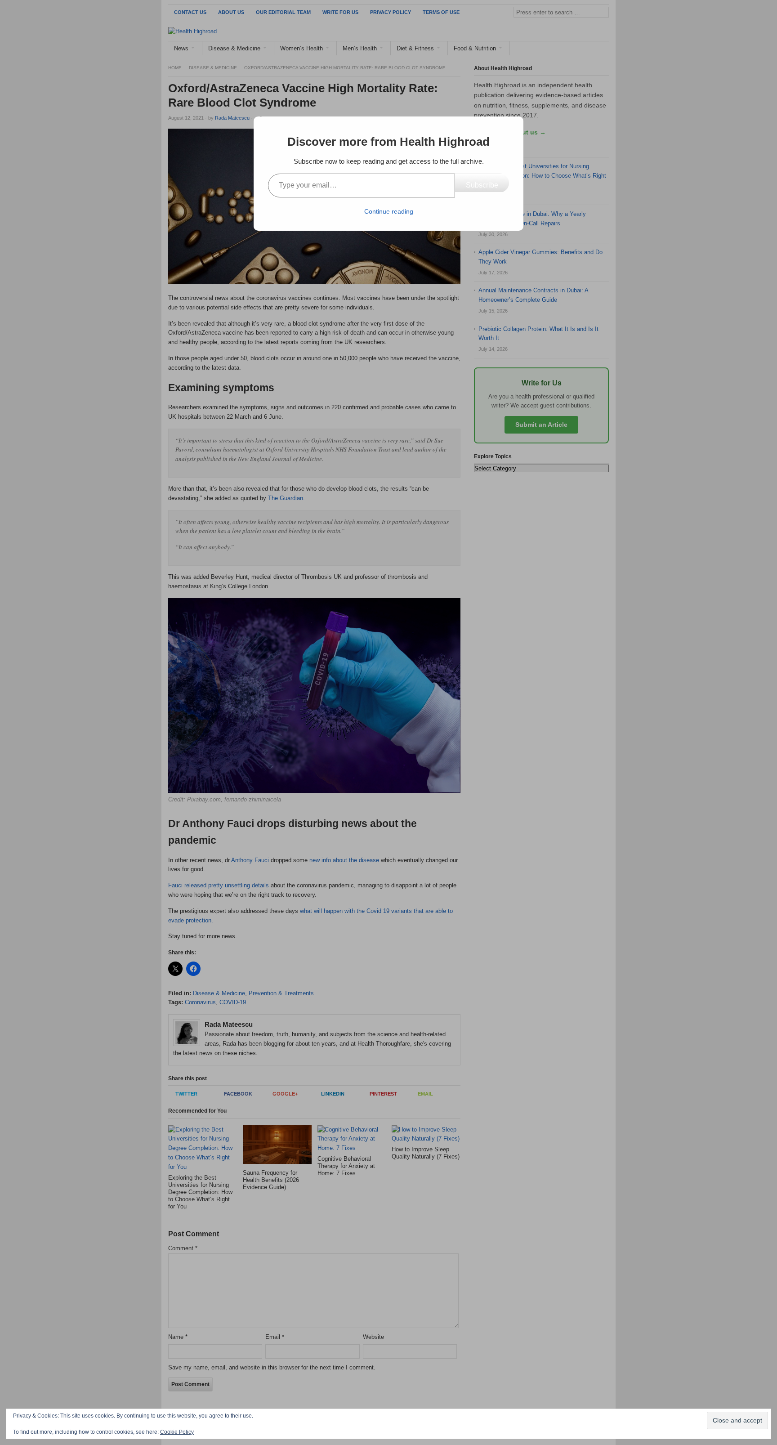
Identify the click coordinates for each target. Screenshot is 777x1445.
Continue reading (388, 211)
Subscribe (482, 185)
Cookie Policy (177, 1432)
